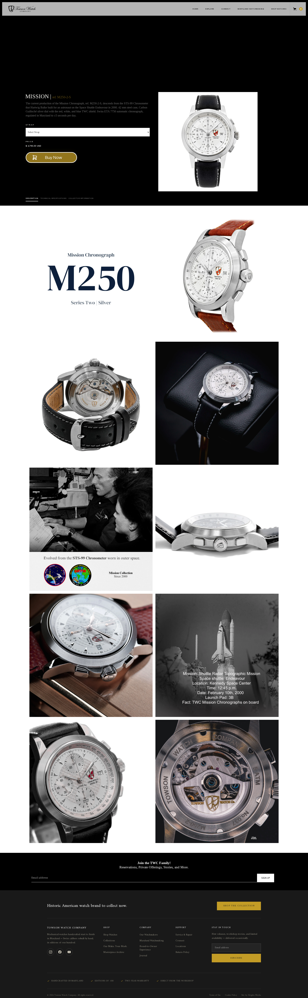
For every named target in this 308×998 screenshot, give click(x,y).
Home (195, 9)
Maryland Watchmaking (251, 9)
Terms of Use (215, 995)
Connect (180, 941)
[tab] (32, 198)
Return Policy (182, 952)
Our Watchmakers (149, 935)
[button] (210, 9)
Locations (181, 946)
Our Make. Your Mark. (115, 946)
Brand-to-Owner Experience (148, 948)
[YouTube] (69, 952)
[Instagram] (50, 952)
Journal (143, 956)
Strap (30, 125)
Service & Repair (184, 935)
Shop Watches (278, 9)
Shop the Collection (239, 906)
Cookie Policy (231, 995)
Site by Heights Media (251, 995)
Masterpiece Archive (113, 952)
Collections (109, 941)
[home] (29, 9)
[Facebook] (59, 952)
